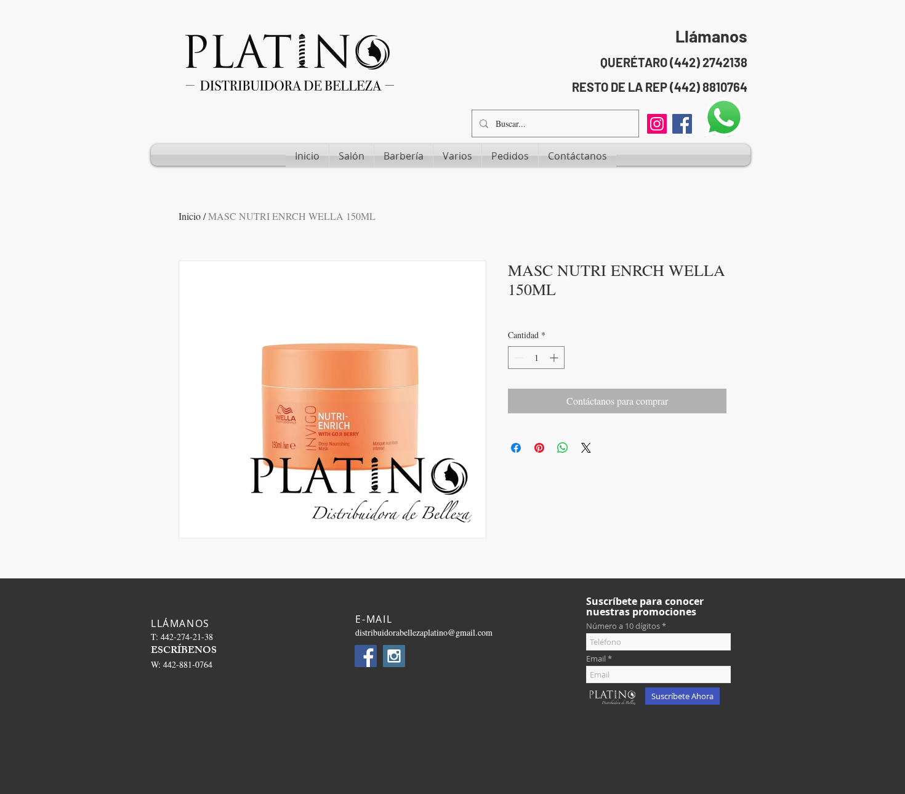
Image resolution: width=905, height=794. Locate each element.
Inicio (190, 215)
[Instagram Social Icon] (394, 656)
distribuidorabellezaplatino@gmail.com (424, 632)
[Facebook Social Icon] (682, 124)
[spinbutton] (536, 357)
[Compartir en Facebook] (516, 447)
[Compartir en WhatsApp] (562, 447)
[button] (351, 156)
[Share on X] (586, 447)
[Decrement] (517, 357)
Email (596, 659)
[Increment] (555, 357)
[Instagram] (657, 124)
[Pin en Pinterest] (539, 447)
